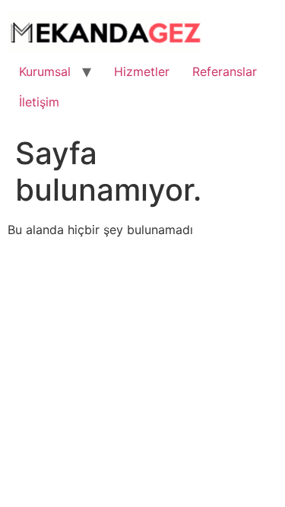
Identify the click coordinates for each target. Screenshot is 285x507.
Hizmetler (141, 71)
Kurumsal (45, 71)
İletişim (39, 101)
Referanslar (224, 71)
